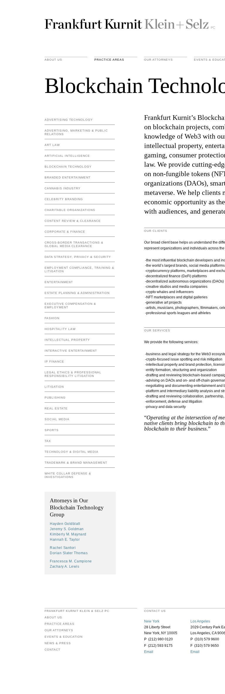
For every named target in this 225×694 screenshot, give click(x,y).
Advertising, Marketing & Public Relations (76, 132)
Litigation (54, 386)
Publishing (55, 397)
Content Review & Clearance (73, 220)
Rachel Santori (63, 548)
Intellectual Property (67, 339)
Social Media (57, 419)
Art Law (52, 145)
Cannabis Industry (63, 188)
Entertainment (59, 282)
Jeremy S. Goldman (67, 529)
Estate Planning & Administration (77, 293)
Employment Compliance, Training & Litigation (79, 269)
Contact (52, 649)
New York (151, 621)
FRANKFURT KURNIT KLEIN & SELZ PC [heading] (77, 611)
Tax (48, 441)
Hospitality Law (60, 329)
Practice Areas (59, 623)
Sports (52, 430)
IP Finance (54, 361)
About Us (53, 59)
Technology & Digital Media (71, 451)
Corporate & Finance (65, 231)
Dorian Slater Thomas (69, 553)
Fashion (52, 318)
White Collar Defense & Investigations (68, 475)
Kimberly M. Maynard (68, 534)
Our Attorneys (158, 59)
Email (148, 652)
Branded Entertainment (68, 177)
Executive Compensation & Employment (70, 305)
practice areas (109, 59)
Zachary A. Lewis (64, 566)
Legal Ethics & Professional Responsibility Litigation (73, 374)
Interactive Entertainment (71, 350)
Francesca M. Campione (71, 561)
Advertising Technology (69, 119)
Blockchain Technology (68, 166)
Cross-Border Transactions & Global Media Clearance (74, 244)
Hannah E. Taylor (65, 539)
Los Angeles (200, 621)
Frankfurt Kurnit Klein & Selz (130, 23)
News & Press (58, 643)
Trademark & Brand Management (76, 462)
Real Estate (56, 408)
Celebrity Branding (64, 199)
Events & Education (64, 636)
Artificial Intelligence (67, 155)
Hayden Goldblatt (65, 524)
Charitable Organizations (70, 210)
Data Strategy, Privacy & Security (78, 256)
